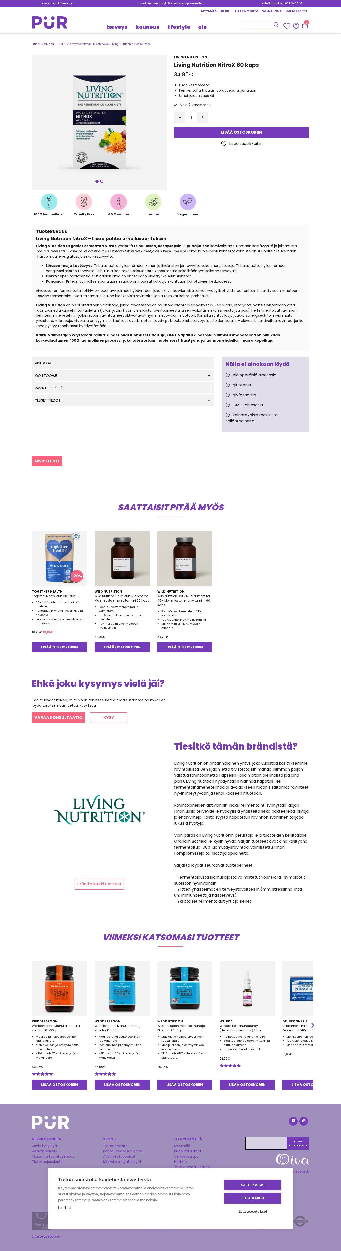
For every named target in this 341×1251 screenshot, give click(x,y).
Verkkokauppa (186, 1156)
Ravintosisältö (49, 388)
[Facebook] (293, 1122)
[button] (99, 122)
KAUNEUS (147, 26)
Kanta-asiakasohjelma (122, 1151)
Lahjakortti (296, 11)
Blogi (226, 11)
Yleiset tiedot (48, 400)
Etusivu (36, 44)
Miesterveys (101, 44)
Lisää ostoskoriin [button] (59, 647)
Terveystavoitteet (80, 44)
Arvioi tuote (47, 461)
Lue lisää (64, 1208)
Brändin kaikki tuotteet (99, 884)
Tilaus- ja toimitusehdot (53, 1156)
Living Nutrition (190, 57)
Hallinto (180, 1161)
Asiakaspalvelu (44, 1151)
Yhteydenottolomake (193, 1166)
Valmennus (271, 11)
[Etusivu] (49, 24)
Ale (202, 26)
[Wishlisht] (287, 26)
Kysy (108, 717)
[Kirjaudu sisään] (296, 26)
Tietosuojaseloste (47, 1161)
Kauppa (49, 44)
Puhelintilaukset (187, 1151)
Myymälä (209, 11)
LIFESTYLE (178, 26)
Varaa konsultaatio (58, 717)
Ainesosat (44, 363)
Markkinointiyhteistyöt (122, 1161)
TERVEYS (117, 26)
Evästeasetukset (46, 1236)
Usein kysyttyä (44, 1145)
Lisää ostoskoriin (241, 132)
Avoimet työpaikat (119, 1156)
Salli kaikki (253, 1185)
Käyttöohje (46, 375)
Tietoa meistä (246, 11)
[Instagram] (303, 1122)
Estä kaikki (252, 1198)
